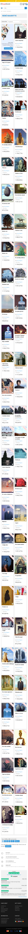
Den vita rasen (18, 747)
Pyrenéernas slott (6, 203)
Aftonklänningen (19, 146)
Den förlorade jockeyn (7, 795)
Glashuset (17, 390)
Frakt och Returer (4, 910)
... (13, 841)
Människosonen (18, 692)
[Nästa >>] (17, 841)
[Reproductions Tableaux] (18, 921)
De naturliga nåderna (7, 144)
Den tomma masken (19, 544)
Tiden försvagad (18, 637)
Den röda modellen (6, 746)
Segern (16, 522)
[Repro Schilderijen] (20, 921)
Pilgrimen (4, 521)
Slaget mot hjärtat (6, 774)
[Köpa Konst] (21, 921)
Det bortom (4, 314)
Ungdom (4, 118)
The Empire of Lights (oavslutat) (20, 438)
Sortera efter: (4, 21)
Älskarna (4, 167)
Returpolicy (3, 911)
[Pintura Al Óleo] (23, 921)
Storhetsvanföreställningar (7, 663)
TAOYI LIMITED (18, 918)
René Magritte (19, 43)
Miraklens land (5, 284)
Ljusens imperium (19, 40)
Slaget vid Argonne (6, 62)
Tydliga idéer (5, 544)
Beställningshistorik (18, 906)
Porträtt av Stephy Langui (6, 629)
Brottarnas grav (18, 488)
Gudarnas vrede (18, 230)
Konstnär (4, 11)
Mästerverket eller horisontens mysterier (20, 90)
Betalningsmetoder (4, 908)
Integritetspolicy (4, 921)
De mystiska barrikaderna (18, 416)
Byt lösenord (17, 908)
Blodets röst (4, 231)
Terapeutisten (18, 575)
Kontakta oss (8, 846)
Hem (1, 11)
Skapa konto (17, 910)
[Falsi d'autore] (15, 921)
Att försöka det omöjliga (7, 824)
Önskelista (17, 907)
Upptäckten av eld (19, 768)
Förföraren (17, 459)
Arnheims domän (19, 68)
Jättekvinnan (18, 816)
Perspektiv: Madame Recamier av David (19, 336)
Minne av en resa (19, 713)
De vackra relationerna (7, 494)
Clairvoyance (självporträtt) (5, 364)
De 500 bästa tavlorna (5, 918)
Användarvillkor (4, 922)
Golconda (4, 437)
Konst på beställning (8, 48)
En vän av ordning (6, 719)
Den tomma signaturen (7, 691)
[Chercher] (25, 8)
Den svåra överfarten (7, 395)
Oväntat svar (5, 606)
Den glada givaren (19, 311)
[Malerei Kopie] (17, 921)
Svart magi (4, 573)
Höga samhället (5, 341)
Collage (16, 596)
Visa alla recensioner (22, 896)
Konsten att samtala (19, 279)
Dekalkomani (18, 111)
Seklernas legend (19, 367)
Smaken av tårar (19, 173)
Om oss (2, 907)
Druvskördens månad (20, 195)
